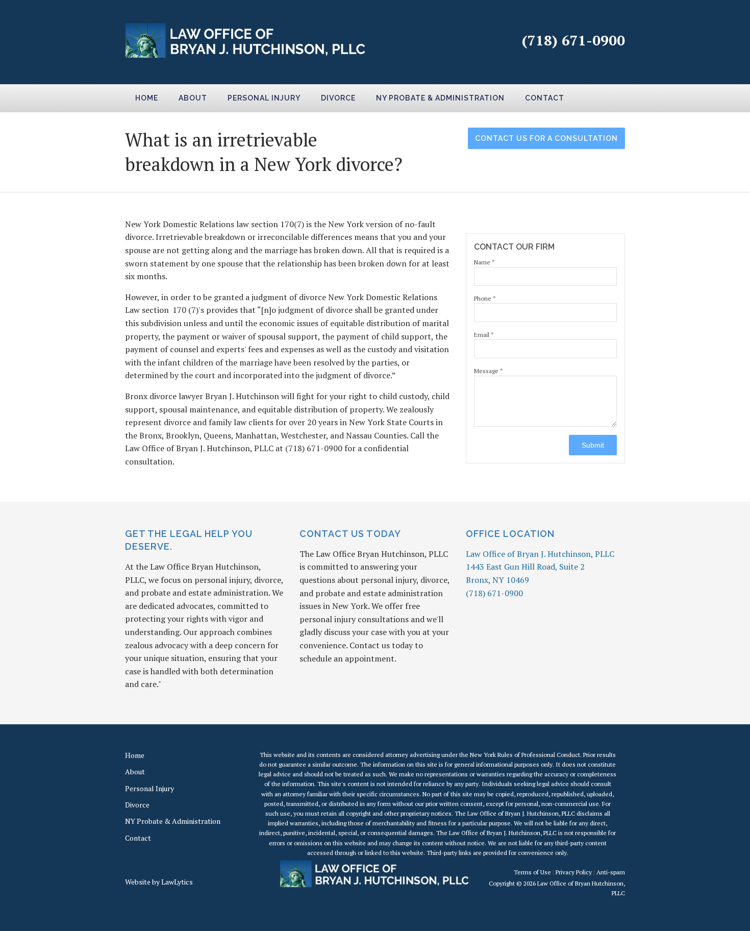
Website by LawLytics (159, 882)
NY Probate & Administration (440, 98)
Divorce (338, 98)
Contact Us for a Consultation (546, 138)
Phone (485, 298)
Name (484, 262)
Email (484, 334)
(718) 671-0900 (573, 40)
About (193, 98)
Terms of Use (532, 872)
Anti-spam (610, 872)
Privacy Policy (574, 872)
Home (146, 98)
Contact (544, 98)
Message (488, 371)
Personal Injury (264, 98)
